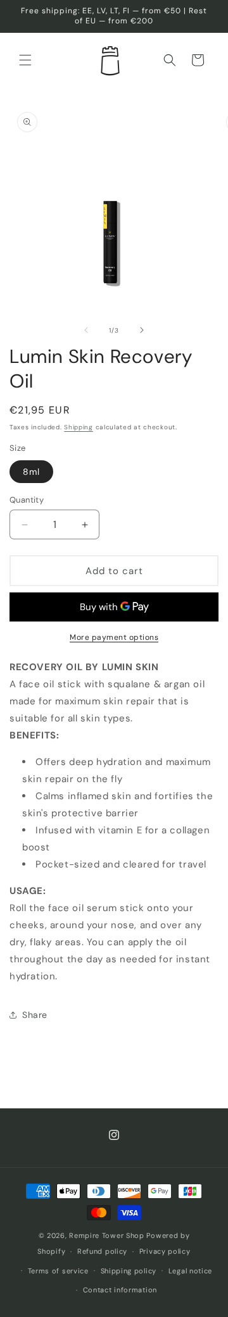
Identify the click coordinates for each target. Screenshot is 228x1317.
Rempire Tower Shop (106, 1235)
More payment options (114, 637)
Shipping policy (129, 1270)
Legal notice (190, 1270)
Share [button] (35, 1014)
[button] (25, 60)
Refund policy (102, 1251)
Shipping (78, 427)
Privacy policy (165, 1251)
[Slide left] (86, 330)
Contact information (120, 1289)
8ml (31, 471)
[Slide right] (142, 330)
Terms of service (58, 1270)
